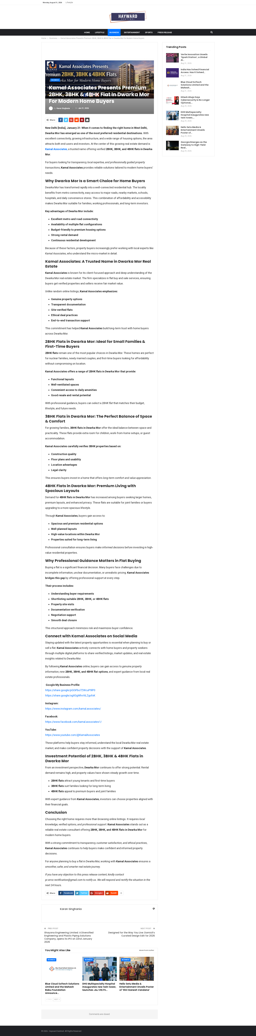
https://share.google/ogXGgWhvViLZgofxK (70, 695)
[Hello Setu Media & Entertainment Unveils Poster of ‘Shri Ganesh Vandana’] (136, 969)
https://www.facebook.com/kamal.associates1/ (73, 721)
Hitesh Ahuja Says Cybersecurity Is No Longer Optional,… (195, 100)
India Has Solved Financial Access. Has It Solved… (195, 71)
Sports (148, 32)
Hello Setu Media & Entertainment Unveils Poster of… (193, 130)
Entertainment (132, 32)
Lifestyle (69, 2)
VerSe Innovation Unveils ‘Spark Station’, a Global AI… (194, 57)
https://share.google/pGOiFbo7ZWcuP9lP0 (70, 690)
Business (114, 32)
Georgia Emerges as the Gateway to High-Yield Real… (194, 145)
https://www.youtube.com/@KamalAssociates (72, 734)
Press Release (165, 32)
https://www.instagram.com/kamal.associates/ (73, 708)
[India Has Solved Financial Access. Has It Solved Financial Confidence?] (172, 73)
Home (87, 32)
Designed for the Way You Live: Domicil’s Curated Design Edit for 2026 (131, 934)
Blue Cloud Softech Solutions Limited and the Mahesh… (195, 85)
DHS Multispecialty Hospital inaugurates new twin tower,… (195, 115)
